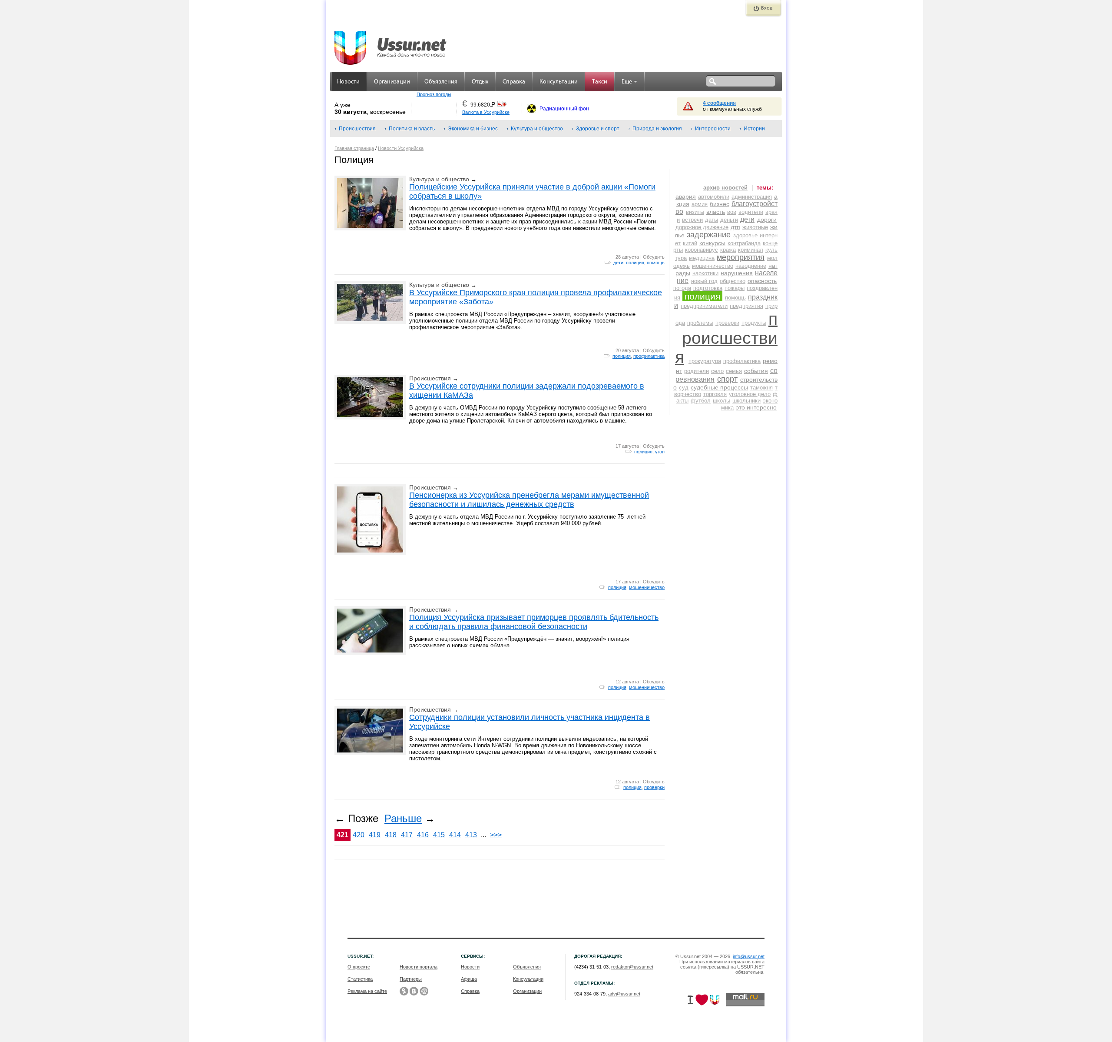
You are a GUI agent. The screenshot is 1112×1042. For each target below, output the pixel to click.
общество (732, 281)
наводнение (750, 266)
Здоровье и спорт (597, 129)
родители (696, 371)
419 (375, 835)
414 (455, 835)
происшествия (726, 338)
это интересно (756, 407)
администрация (751, 196)
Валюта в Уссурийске (486, 112)
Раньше (403, 818)
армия (700, 204)
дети (618, 262)
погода (682, 288)
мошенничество (647, 587)
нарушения (737, 273)
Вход (766, 8)
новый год (704, 281)
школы (721, 400)
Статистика (360, 979)
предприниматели (704, 306)
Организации (392, 82)
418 (391, 835)
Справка (514, 82)
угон (660, 451)
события (756, 370)
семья (734, 371)
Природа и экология (657, 129)
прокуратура (704, 361)
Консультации (558, 82)
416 (423, 835)
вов (731, 212)
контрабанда (744, 243)
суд (683, 387)
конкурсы (712, 243)
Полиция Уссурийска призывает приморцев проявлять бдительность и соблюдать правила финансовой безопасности (534, 622)
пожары (735, 288)
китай (690, 243)
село (717, 371)
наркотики (705, 273)
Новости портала (418, 966)
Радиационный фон (564, 109)
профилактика (649, 356)
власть (715, 211)
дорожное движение (701, 227)
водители (750, 212)
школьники (746, 400)
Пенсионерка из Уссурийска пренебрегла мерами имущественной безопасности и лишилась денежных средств (529, 500)
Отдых (480, 82)
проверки (654, 787)
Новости (348, 82)
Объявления (440, 82)
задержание (709, 234)
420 (358, 835)
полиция (635, 262)
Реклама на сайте (367, 991)
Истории (754, 129)
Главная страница (354, 148)
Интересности (713, 129)
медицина (702, 258)
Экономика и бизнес (473, 129)
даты (711, 219)
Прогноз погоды (434, 94)
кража (728, 249)
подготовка (707, 288)
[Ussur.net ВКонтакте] (414, 991)
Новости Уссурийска (401, 148)
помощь (656, 262)
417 (407, 835)
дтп (735, 226)
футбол (701, 400)
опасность (762, 280)
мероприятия (740, 257)
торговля (715, 394)
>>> (496, 835)
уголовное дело (750, 394)
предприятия (746, 306)
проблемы (700, 323)
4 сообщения (719, 103)
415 (439, 835)
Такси (599, 82)
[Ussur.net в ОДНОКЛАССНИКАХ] (404, 991)
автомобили (713, 196)
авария (685, 196)
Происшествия (357, 129)
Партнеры (411, 979)
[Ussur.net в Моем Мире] (424, 991)
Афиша (469, 979)
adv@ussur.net (624, 993)
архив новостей (725, 187)
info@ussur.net (748, 956)
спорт (727, 379)
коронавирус (701, 249)
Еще (627, 82)
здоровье (745, 235)
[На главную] (390, 43)
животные (755, 227)
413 (471, 835)
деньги (729, 219)
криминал (750, 249)
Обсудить (654, 257)
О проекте (359, 966)
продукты (753, 323)
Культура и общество (537, 129)
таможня (761, 387)
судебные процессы (719, 387)
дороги (767, 219)
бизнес (719, 203)
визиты (695, 212)
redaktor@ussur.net (632, 966)
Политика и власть (412, 129)
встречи (692, 219)
